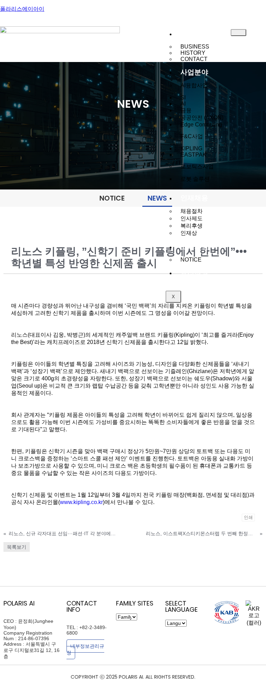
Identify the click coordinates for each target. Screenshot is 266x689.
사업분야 (194, 72)
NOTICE (191, 260)
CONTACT (193, 59)
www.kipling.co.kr (81, 502)
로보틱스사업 (197, 166)
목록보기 (16, 547)
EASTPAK (193, 155)
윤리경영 (194, 272)
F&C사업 (191, 136)
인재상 (188, 233)
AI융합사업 (194, 85)
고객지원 (194, 246)
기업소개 (194, 33)
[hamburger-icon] (238, 32)
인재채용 (194, 198)
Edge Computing (201, 124)
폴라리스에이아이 (22, 9)
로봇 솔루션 (195, 179)
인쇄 (248, 517)
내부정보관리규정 (85, 649)
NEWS (157, 198)
